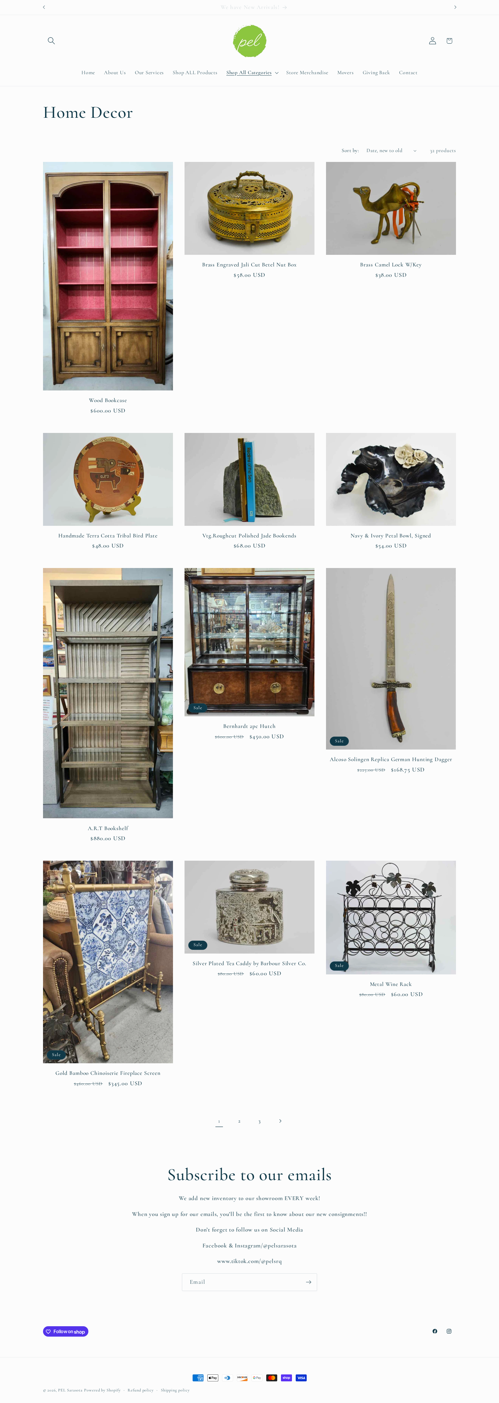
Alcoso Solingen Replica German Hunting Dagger (391, 759)
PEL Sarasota (70, 1390)
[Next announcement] (455, 7)
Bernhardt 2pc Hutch (249, 726)
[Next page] (280, 1121)
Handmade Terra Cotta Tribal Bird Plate (108, 535)
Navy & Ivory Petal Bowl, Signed (391, 535)
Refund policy (141, 1390)
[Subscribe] (308, 1282)
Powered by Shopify (102, 1390)
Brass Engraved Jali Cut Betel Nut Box (249, 264)
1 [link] (219, 1120)
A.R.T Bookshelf (108, 828)
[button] (51, 41)
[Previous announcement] (44, 7)
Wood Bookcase (108, 400)
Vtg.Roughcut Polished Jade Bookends (249, 535)
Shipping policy (175, 1390)
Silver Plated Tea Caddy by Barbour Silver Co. (249, 963)
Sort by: (350, 150)
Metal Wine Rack (391, 984)
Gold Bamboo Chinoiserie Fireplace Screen (107, 1073)
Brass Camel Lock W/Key (391, 264)
